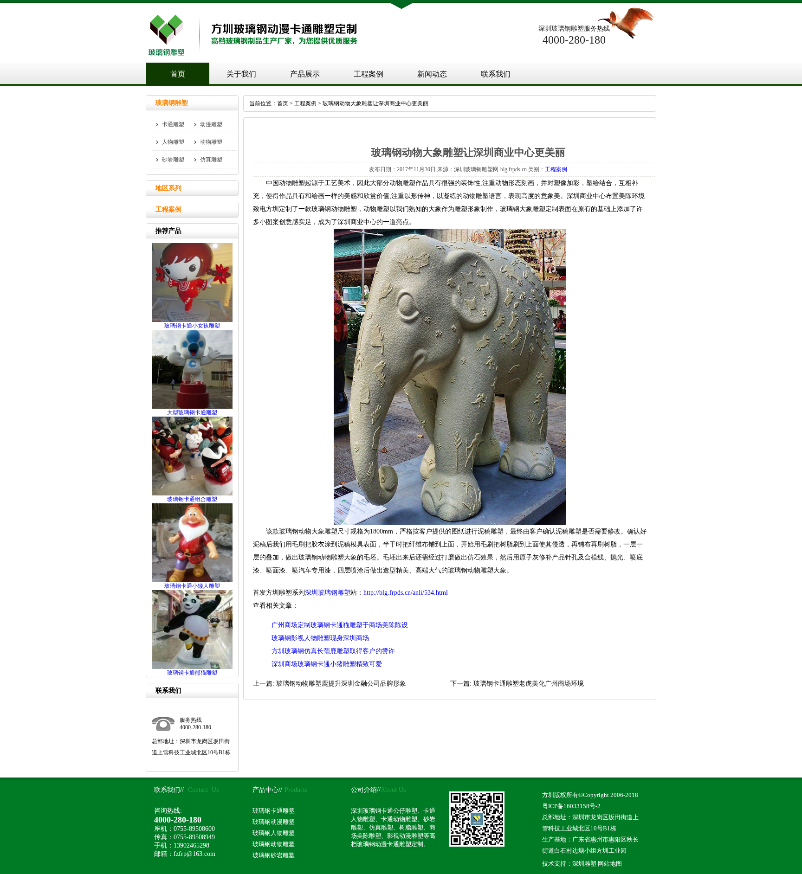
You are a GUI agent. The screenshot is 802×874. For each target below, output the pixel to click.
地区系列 (168, 188)
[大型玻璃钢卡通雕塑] (192, 407)
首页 (177, 74)
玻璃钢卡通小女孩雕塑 (192, 325)
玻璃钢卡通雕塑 (273, 810)
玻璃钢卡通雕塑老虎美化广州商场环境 (528, 683)
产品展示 (305, 74)
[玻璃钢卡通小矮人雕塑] (192, 580)
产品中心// (267, 789)
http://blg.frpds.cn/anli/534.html (405, 592)
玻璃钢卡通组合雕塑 (192, 499)
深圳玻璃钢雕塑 (327, 592)
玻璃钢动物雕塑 (273, 844)
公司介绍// (366, 789)
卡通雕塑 (173, 124)
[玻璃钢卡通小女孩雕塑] (192, 320)
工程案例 (368, 74)
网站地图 (610, 863)
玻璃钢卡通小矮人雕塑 (192, 586)
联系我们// (169, 789)
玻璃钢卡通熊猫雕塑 (192, 672)
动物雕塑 (211, 142)
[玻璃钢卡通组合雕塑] (192, 493)
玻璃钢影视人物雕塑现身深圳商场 (320, 638)
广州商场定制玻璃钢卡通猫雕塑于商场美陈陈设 (340, 625)
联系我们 (496, 74)
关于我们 (241, 74)
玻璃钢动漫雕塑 (273, 821)
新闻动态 (432, 74)
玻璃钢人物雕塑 (273, 832)
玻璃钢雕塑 (171, 102)
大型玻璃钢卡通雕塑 (192, 412)
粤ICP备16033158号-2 (571, 806)
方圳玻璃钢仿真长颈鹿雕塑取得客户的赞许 (333, 651)
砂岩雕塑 (173, 159)
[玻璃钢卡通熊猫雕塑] (192, 667)
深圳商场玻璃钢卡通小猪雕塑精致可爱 (327, 664)
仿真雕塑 (211, 159)
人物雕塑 (173, 142)
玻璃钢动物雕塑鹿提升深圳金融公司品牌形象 (341, 683)
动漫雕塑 (211, 124)
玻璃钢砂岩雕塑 (273, 855)
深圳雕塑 (584, 863)
